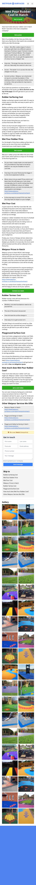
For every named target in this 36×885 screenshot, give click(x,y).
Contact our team (18, 291)
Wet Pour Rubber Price (10, 477)
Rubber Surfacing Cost (10, 475)
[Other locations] (28, 3)
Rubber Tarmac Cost (9, 486)
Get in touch (18, 19)
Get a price (18, 35)
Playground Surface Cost (11, 489)
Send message (18, 464)
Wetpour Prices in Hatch (11, 483)
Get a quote (18, 150)
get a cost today (18, 388)
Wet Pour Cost (7, 480)
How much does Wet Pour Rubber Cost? (16, 491)
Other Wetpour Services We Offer (14, 494)
